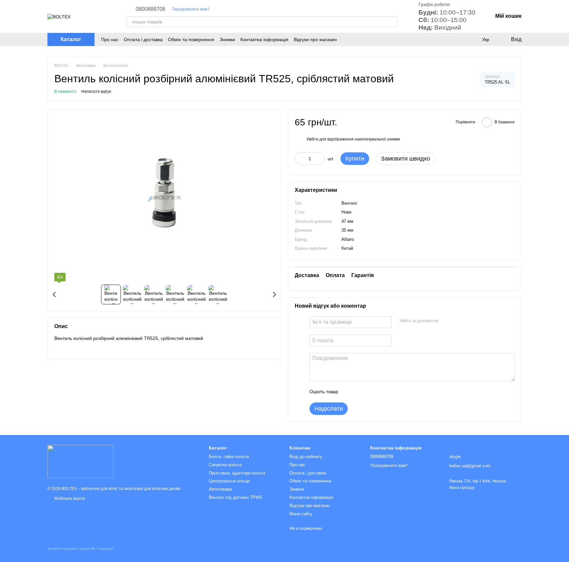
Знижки (227, 39)
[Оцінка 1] (349, 392)
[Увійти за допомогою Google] (456, 321)
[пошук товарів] (392, 21)
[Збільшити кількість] (320, 159)
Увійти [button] (312, 139)
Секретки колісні (225, 464)
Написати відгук (96, 91)
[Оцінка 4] (380, 392)
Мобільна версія (69, 498)
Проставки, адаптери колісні (237, 473)
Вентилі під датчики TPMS (235, 497)
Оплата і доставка (143, 39)
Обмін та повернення (191, 39)
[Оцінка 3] (370, 392)
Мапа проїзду (461, 487)
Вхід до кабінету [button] (305, 456)
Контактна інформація (264, 39)
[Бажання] (459, 39)
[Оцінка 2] (359, 392)
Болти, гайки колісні (229, 456)
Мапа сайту (300, 513)
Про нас (110, 39)
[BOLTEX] (80, 461)
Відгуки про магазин (315, 39)
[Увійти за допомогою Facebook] (445, 321)
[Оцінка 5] (391, 392)
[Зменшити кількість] (299, 159)
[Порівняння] (472, 39)
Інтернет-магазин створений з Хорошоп (80, 548)
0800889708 (150, 9)
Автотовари (220, 489)
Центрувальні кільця (229, 480)
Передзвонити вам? (190, 9)
